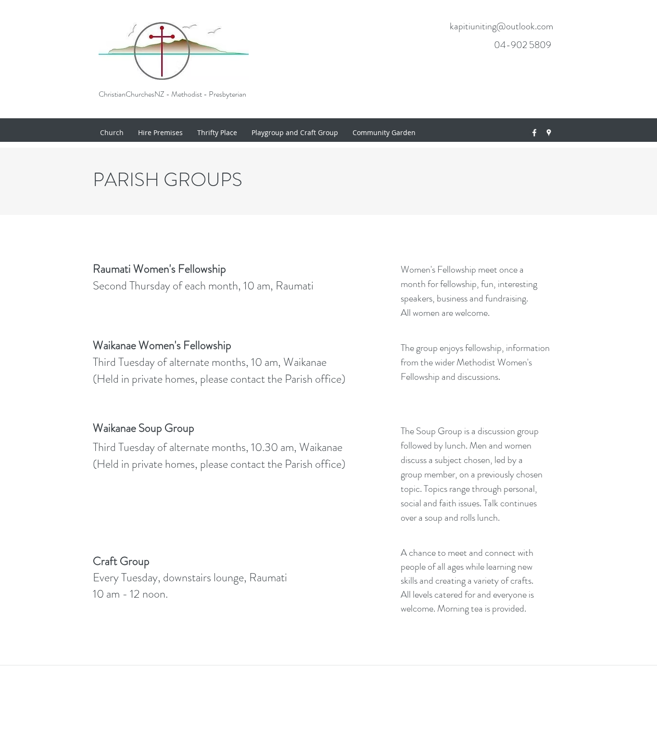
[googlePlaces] (549, 133)
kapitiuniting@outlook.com (501, 26)
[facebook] (534, 133)
